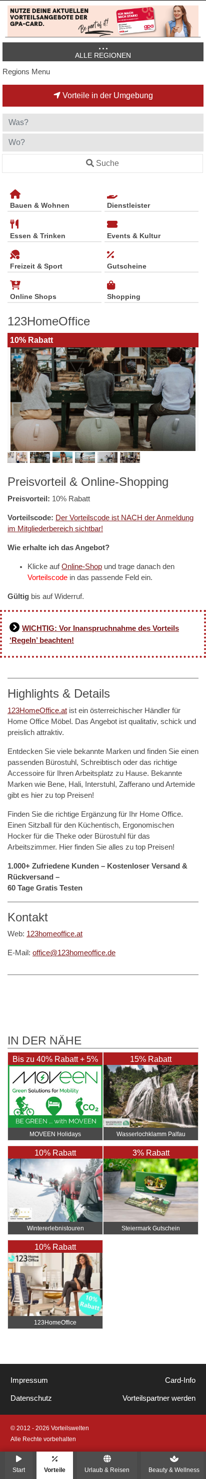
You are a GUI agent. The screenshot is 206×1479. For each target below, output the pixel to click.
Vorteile (55, 1470)
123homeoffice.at (54, 934)
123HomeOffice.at (37, 711)
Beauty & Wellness (174, 1470)
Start (18, 1470)
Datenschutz (31, 1398)
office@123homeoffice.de (74, 953)
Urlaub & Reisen (107, 1470)
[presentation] (17, 399)
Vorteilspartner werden (159, 1398)
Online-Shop (82, 567)
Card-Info (180, 1380)
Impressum (29, 1380)
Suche (107, 163)
